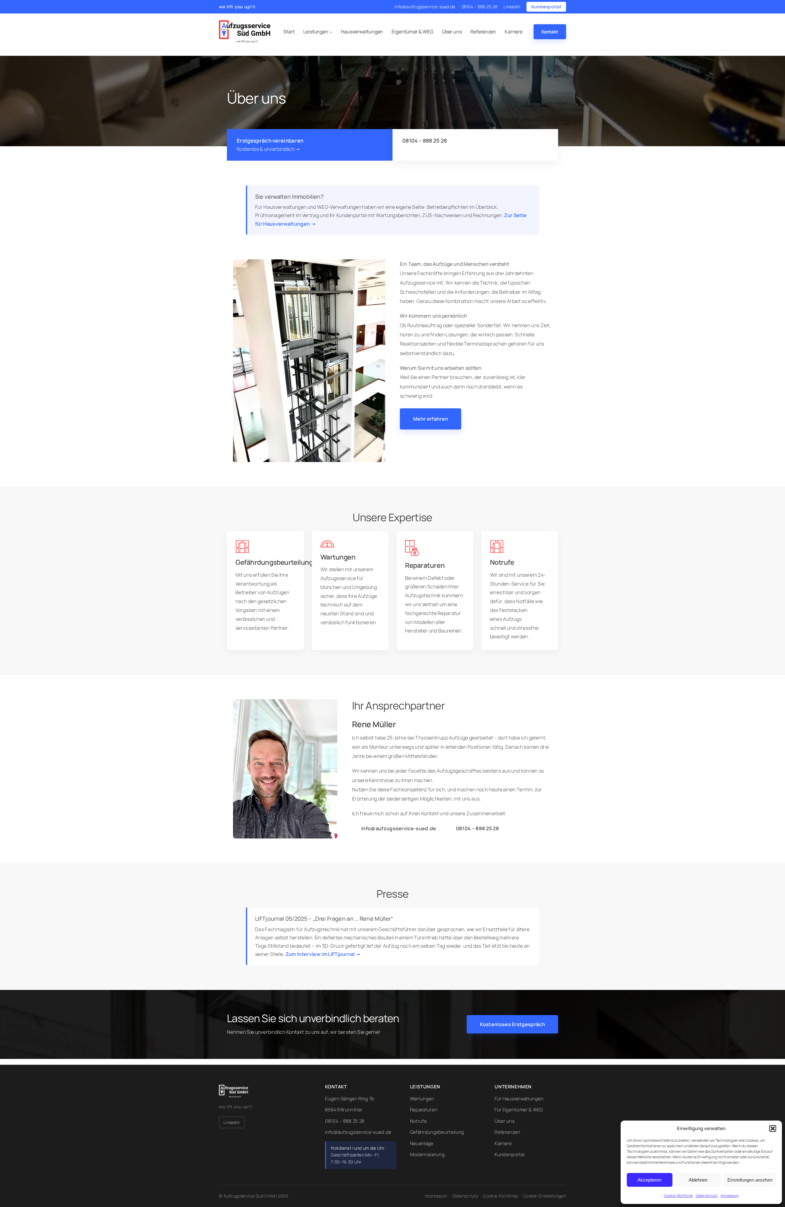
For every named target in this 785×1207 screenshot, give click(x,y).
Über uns (452, 31)
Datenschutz (707, 1195)
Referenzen (483, 31)
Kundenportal (546, 7)
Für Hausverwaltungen (519, 1098)
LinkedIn (512, 7)
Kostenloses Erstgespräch (512, 1024)
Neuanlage (422, 1143)
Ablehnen (698, 1179)
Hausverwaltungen (362, 31)
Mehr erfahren (430, 418)
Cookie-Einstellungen (544, 1196)
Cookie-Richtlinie (678, 1195)
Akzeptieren (649, 1179)
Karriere (514, 31)
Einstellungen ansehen (749, 1179)
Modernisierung (427, 1154)
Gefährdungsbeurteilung (437, 1132)
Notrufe (418, 1121)
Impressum (730, 1195)
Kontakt (550, 32)
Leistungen (315, 31)
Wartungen (422, 1098)
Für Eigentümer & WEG (519, 1109)
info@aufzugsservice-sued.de (425, 7)
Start (289, 31)
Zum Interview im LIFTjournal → (323, 954)
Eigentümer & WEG (412, 31)
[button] (773, 1128)
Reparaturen (423, 1109)
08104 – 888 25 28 (479, 7)
